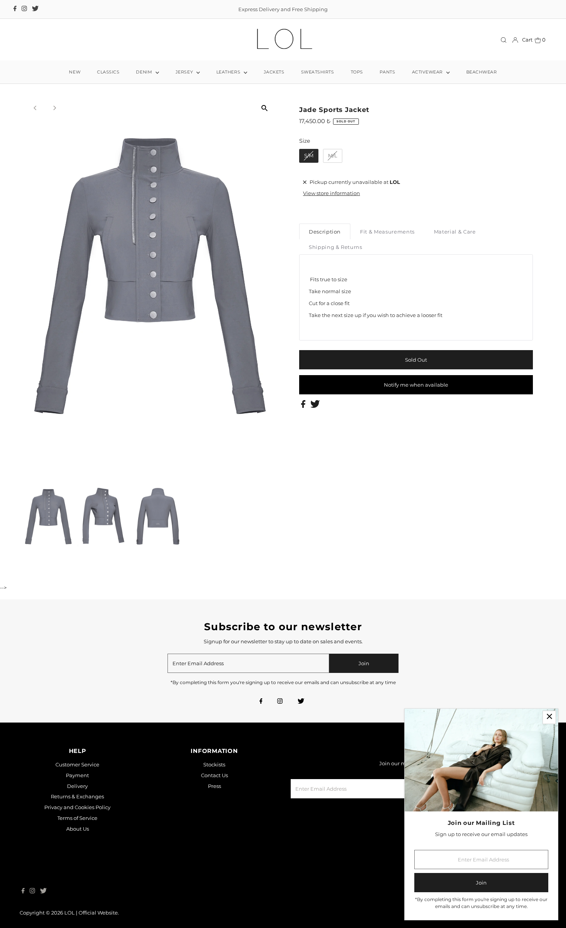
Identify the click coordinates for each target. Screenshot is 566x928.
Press (214, 786)
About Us (77, 829)
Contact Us (214, 775)
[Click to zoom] (264, 108)
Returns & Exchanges (77, 796)
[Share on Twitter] (315, 406)
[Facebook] (15, 9)
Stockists (214, 764)
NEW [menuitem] (74, 72)
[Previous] (35, 108)
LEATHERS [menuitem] (229, 72)
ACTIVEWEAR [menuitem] (428, 72)
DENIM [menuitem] (144, 72)
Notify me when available (416, 385)
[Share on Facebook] (303, 406)
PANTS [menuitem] (387, 72)
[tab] (324, 231)
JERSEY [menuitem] (185, 72)
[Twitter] (35, 9)
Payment (77, 775)
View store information (331, 193)
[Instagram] (24, 9)
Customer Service (77, 764)
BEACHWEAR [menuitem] (481, 72)
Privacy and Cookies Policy (77, 807)
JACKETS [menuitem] (274, 72)
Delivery (77, 786)
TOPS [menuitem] (357, 72)
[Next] (54, 108)
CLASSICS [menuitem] (108, 72)
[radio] (308, 156)
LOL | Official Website (91, 913)
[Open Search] (504, 40)
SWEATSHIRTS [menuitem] (317, 72)
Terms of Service (77, 818)
